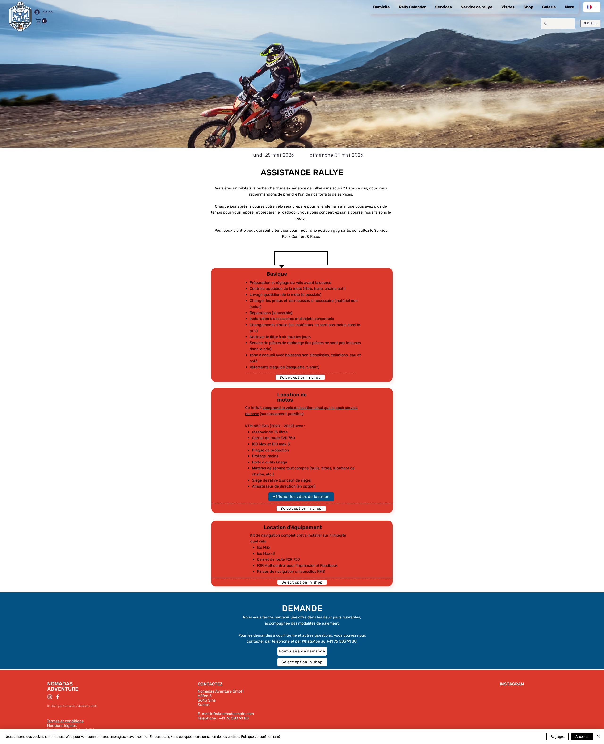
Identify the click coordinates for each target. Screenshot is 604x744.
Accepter (582, 736)
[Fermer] (598, 736)
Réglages (557, 736)
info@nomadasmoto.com (232, 713)
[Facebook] (58, 697)
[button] (41, 20)
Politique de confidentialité (260, 736)
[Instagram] (50, 697)
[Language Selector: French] (591, 7)
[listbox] (590, 23)
